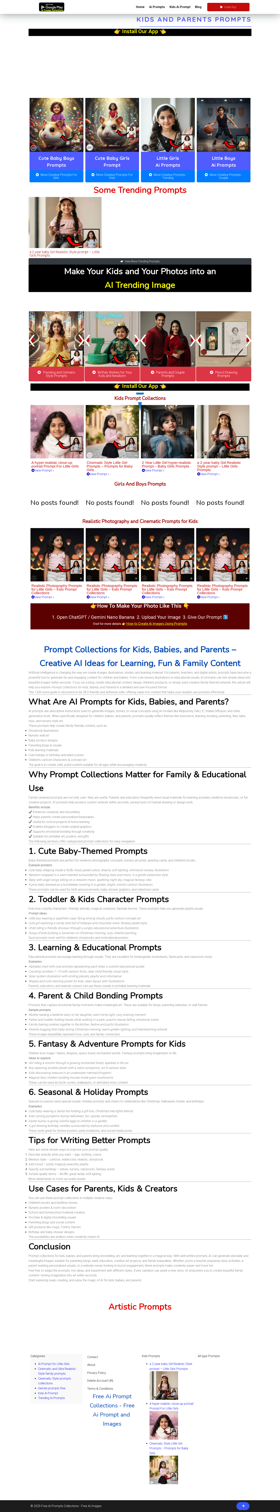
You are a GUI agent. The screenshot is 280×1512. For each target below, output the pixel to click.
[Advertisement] (140, 64)
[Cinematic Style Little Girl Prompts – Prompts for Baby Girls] (164, 1483)
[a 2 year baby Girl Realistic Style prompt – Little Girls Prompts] (164, 1399)
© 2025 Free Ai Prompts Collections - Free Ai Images (66, 1506)
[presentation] (32, 340)
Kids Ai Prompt (48, 1393)
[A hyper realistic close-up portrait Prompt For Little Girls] (164, 1438)
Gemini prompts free (52, 1388)
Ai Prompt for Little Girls (54, 1364)
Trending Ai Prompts (51, 1398)
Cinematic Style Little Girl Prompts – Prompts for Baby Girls (169, 1448)
